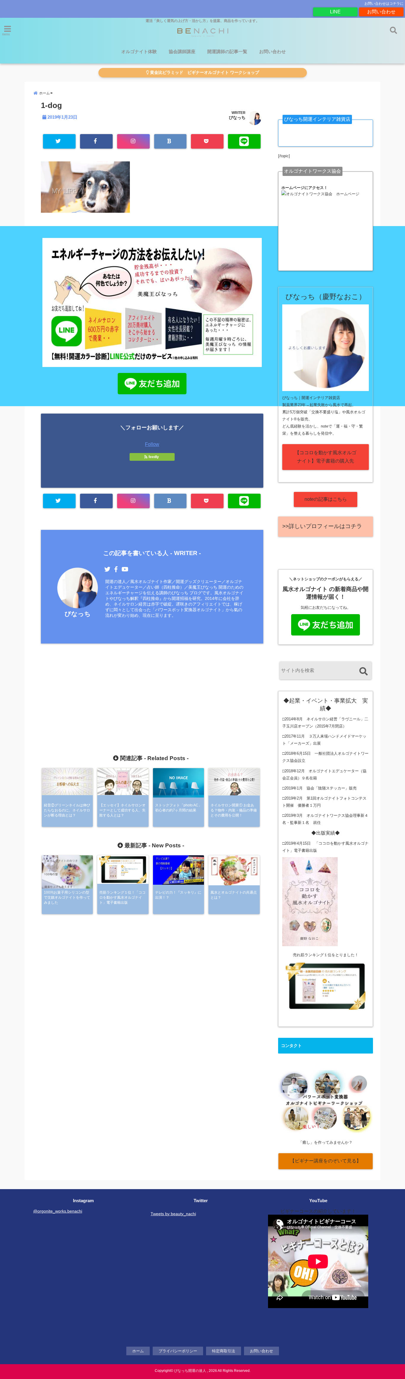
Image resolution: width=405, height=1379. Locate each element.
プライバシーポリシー (178, 1351)
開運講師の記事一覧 (227, 51)
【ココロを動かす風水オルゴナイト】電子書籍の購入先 (325, 457)
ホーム (138, 1351)
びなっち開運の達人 (190, 1371)
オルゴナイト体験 (139, 51)
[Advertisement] (152, 686)
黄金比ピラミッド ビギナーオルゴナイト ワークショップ (204, 72)
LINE (335, 11)
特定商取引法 (223, 1351)
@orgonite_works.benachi (57, 1211)
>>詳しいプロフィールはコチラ (322, 526)
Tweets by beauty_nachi (173, 1213)
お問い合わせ (381, 11)
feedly (154, 457)
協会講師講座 (182, 51)
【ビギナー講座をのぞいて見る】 (325, 1160)
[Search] (363, 671)
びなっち (237, 117)
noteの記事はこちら (325, 499)
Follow (152, 444)
